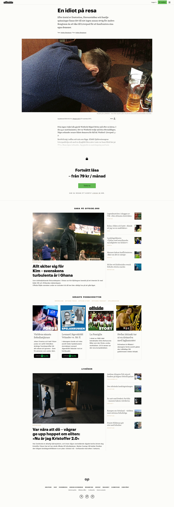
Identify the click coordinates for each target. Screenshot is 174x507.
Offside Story (84, 301)
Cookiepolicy (91, 490)
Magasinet (106, 487)
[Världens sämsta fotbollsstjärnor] (45, 318)
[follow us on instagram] (92, 496)
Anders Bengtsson (66, 32)
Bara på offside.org (87, 208)
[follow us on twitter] (81, 496)
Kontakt (98, 487)
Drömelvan (59, 301)
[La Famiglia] (100, 318)
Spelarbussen (113, 301)
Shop (55, 487)
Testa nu (87, 186)
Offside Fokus (71, 301)
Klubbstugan (115, 487)
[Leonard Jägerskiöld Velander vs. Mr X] (73, 318)
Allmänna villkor (82, 490)
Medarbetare (89, 487)
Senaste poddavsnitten (87, 297)
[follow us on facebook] (87, 496)
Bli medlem (162, 2)
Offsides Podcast (99, 301)
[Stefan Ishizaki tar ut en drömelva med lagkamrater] (128, 318)
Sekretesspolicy (72, 490)
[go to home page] (8, 2)
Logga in (153, 2)
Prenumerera (63, 487)
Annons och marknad (76, 487)
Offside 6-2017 (76, 118)
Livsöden (87, 369)
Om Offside (48, 487)
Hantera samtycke (101, 490)
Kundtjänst (125, 487)
